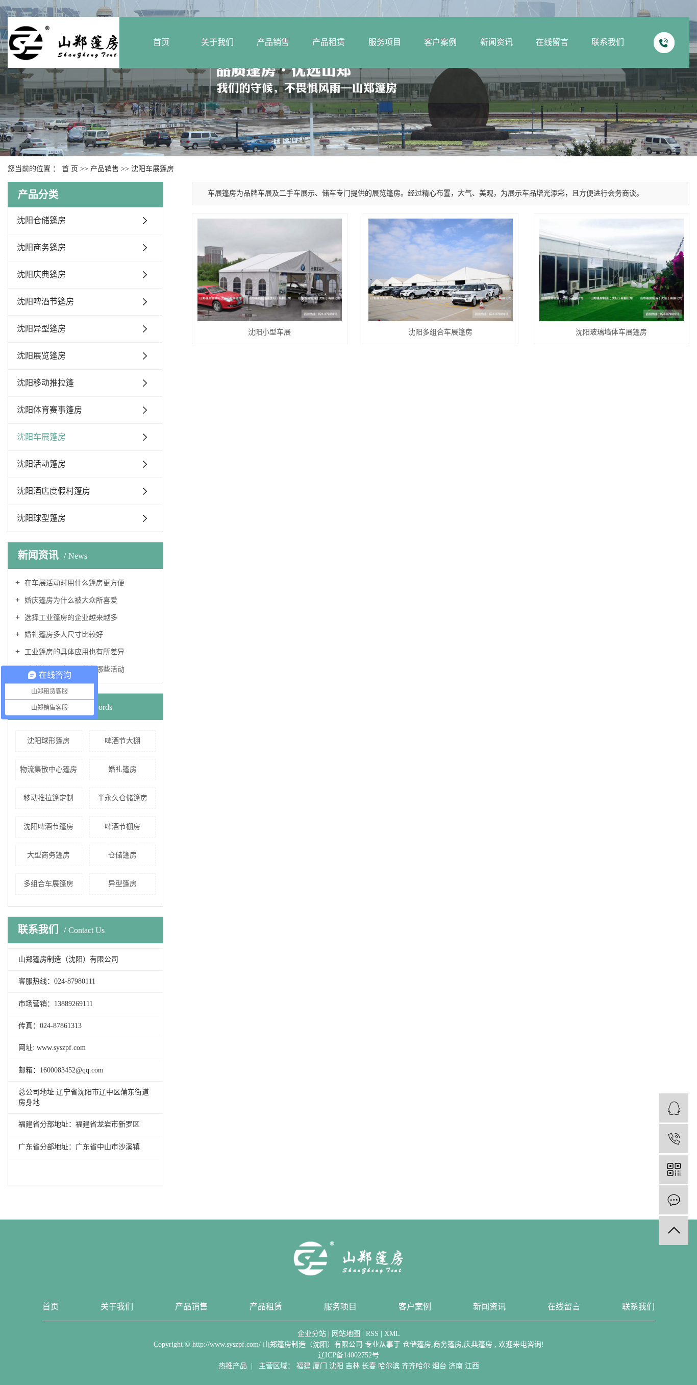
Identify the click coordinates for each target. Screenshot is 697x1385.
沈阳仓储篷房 (41, 220)
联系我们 (607, 42)
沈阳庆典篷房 (41, 274)
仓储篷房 (122, 855)
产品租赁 (328, 42)
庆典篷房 (478, 1344)
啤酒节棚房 (122, 826)
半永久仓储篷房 (122, 798)
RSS (372, 1334)
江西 (472, 1366)
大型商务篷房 (48, 855)
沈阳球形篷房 (48, 741)
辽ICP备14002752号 (348, 1355)
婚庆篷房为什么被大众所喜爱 (69, 600)
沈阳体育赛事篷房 (49, 409)
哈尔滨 (389, 1366)
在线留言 (552, 42)
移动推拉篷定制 (48, 798)
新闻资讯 (496, 42)
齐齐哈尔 (416, 1366)
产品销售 (273, 42)
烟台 (439, 1366)
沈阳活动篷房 (41, 464)
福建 (303, 1366)
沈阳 (336, 1366)
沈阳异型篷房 (41, 328)
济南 (456, 1366)
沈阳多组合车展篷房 (440, 332)
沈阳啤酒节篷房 (45, 301)
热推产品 (232, 1366)
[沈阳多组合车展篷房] (440, 270)
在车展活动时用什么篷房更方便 (73, 583)
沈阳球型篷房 (41, 518)
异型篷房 (122, 884)
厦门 (320, 1366)
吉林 (352, 1366)
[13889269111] (673, 1138)
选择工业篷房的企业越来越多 (69, 618)
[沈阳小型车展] (269, 270)
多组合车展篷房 (48, 884)
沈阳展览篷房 (41, 355)
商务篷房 (447, 1344)
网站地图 (346, 1334)
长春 (369, 1366)
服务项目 (384, 42)
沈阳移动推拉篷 (45, 382)
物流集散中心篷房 (48, 769)
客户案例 (440, 42)
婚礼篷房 (122, 769)
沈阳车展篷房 (152, 169)
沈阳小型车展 (269, 332)
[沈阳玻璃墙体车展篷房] (611, 270)
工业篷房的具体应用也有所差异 (73, 652)
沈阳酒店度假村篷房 (53, 491)
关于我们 (217, 42)
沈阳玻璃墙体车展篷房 (611, 332)
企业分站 (311, 1334)
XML (392, 1334)
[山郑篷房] (673, 1108)
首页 (161, 42)
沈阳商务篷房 (41, 247)
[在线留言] (673, 1199)
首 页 (70, 169)
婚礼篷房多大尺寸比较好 (62, 634)
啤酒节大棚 (122, 741)
